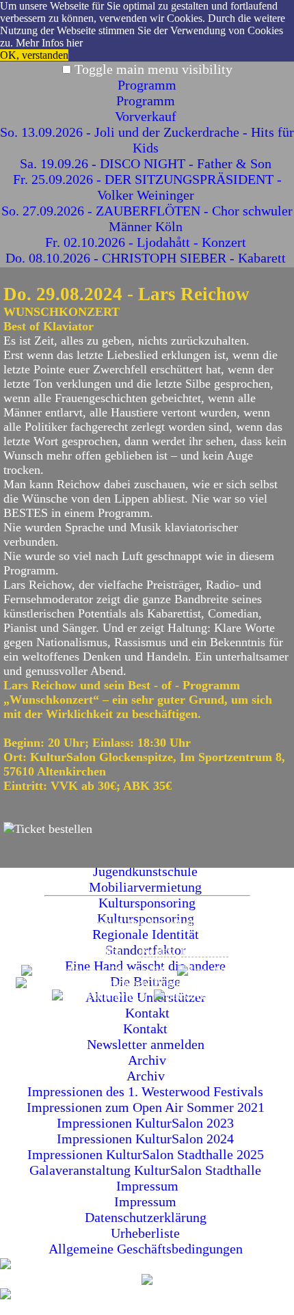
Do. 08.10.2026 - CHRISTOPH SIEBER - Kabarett (147, 257)
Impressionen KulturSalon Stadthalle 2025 (147, 1154)
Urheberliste (147, 1232)
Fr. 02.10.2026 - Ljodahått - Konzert (147, 242)
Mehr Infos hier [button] (49, 43)
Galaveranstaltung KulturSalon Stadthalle (147, 1170)
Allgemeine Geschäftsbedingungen (147, 1248)
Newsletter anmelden (147, 1044)
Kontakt (147, 1012)
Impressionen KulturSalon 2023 (147, 1122)
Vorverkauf (147, 116)
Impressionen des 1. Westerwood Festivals (147, 1091)
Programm (147, 84)
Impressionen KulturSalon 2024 (147, 1138)
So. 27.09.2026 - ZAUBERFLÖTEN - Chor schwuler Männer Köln (147, 218)
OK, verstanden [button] (34, 55)
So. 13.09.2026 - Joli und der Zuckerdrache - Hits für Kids (147, 139)
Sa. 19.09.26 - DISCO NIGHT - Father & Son (147, 163)
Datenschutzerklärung (147, 1217)
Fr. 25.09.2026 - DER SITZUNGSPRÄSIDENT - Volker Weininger (147, 187)
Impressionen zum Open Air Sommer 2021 (147, 1107)
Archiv (147, 1059)
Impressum (147, 1185)
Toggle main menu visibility (153, 69)
